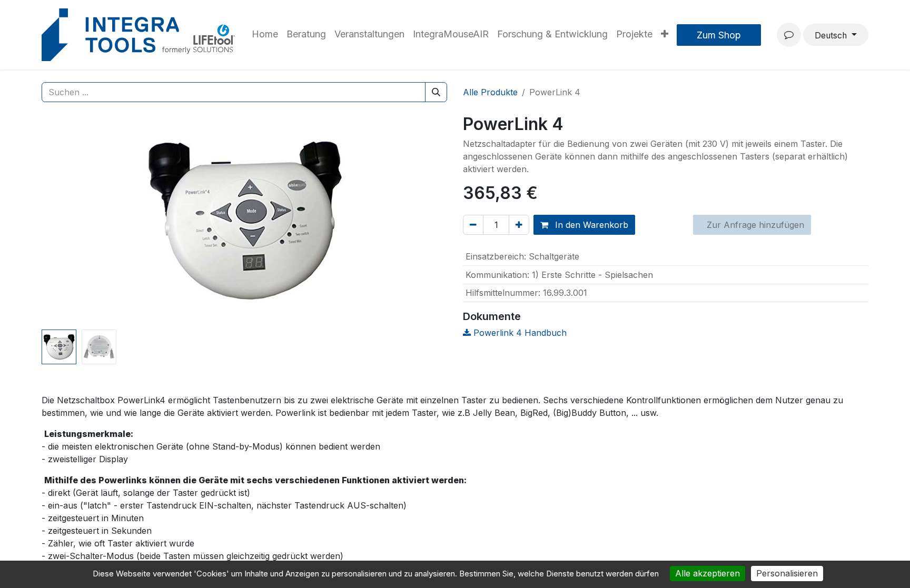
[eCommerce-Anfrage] (789, 35)
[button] (72, 220)
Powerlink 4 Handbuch (519, 332)
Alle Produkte (490, 92)
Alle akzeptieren (707, 573)
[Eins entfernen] (473, 225)
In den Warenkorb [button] (590, 225)
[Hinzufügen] (519, 225)
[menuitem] (265, 35)
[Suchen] (436, 92)
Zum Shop (719, 35)
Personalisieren (787, 573)
